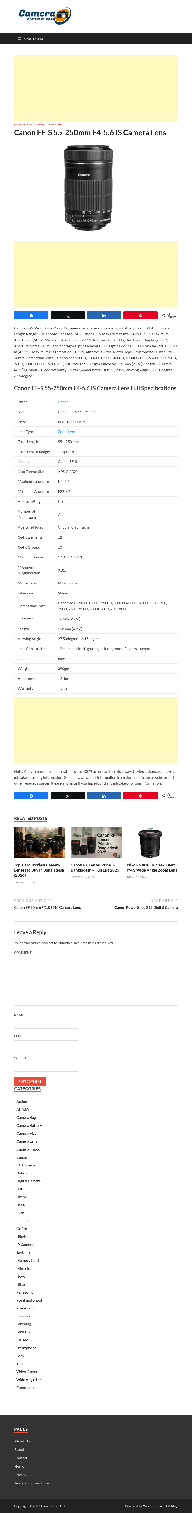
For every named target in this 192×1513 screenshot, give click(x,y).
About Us (22, 1441)
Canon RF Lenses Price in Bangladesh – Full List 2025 (95, 867)
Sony (20, 1355)
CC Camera (25, 1165)
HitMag (171, 1506)
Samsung (23, 1324)
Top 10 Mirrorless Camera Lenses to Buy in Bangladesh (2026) (39, 870)
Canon (39, 124)
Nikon (21, 1284)
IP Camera (24, 1244)
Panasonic (24, 1292)
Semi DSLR (25, 1332)
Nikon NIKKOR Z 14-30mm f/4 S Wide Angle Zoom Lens (152, 867)
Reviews (23, 1316)
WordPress (151, 1506)
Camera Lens (23, 124)
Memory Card (27, 1260)
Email (20, 1036)
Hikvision (24, 1236)
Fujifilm (22, 1220)
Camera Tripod (28, 1149)
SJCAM (22, 1340)
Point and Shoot (29, 1300)
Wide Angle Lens (29, 1379)
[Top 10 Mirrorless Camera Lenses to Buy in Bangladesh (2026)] (39, 844)
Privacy (20, 1474)
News (21, 1276)
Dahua (21, 1173)
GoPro (21, 1228)
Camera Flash (27, 1133)
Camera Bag (26, 1117)
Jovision (23, 1252)
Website (21, 1058)
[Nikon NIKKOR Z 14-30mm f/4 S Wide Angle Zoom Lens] (152, 844)
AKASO (22, 1109)
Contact (20, 1458)
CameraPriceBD (53, 1506)
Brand (19, 1449)
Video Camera (27, 1371)
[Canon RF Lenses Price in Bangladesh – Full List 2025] (96, 844)
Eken (20, 1212)
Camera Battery (29, 1125)
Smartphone (26, 1347)
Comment (24, 953)
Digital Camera (28, 1181)
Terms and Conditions (31, 1483)
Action (21, 1101)
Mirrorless (24, 1268)
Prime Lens (25, 1308)
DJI (19, 1189)
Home (19, 1466)
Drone (21, 1197)
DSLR (20, 1204)
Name (20, 1015)
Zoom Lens (53, 124)
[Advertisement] (96, 88)
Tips (19, 1363)
